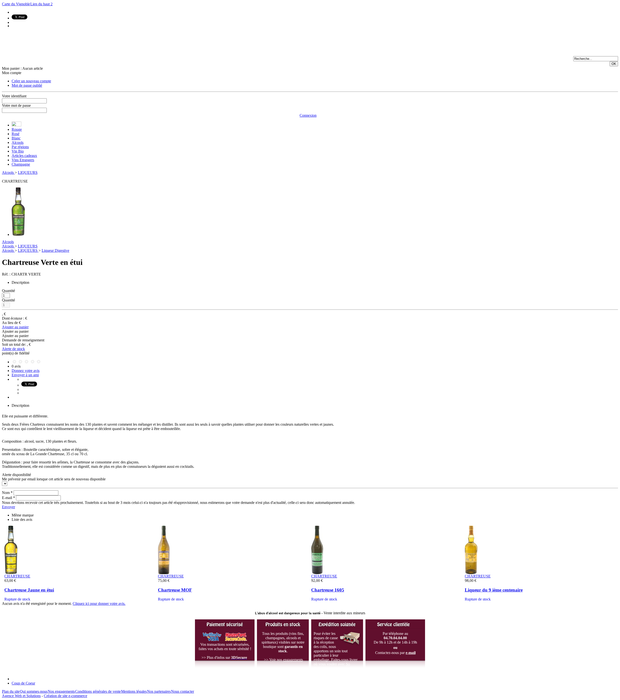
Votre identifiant (14, 96)
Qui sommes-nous (33, 691)
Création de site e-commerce (65, 696)
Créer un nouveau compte (31, 81)
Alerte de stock (13, 349)
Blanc (16, 138)
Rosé (15, 134)
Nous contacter (182, 691)
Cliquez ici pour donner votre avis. (99, 603)
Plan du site (11, 691)
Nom (7, 493)
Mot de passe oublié (27, 85)
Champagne (21, 164)
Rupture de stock (17, 599)
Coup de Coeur (23, 683)
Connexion (308, 115)
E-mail (8, 498)
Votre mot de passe (16, 105)
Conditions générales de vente (98, 691)
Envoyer (8, 507)
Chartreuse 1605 (327, 589)
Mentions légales (134, 691)
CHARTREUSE (17, 576)
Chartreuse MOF (175, 589)
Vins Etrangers (23, 160)
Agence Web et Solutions (21, 696)
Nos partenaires (159, 691)
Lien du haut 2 (41, 4)
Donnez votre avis (25, 371)
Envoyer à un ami (25, 375)
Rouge (17, 129)
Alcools (17, 142)
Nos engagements (61, 691)
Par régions (20, 147)
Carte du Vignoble (16, 4)
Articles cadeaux (24, 156)
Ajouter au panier (15, 327)
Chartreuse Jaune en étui (29, 589)
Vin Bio (18, 151)
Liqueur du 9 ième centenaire (494, 589)
